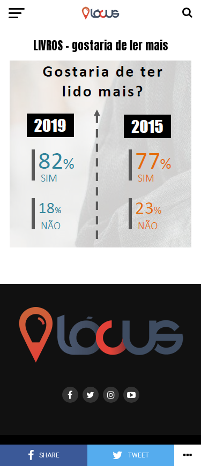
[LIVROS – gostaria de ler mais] (100, 244)
